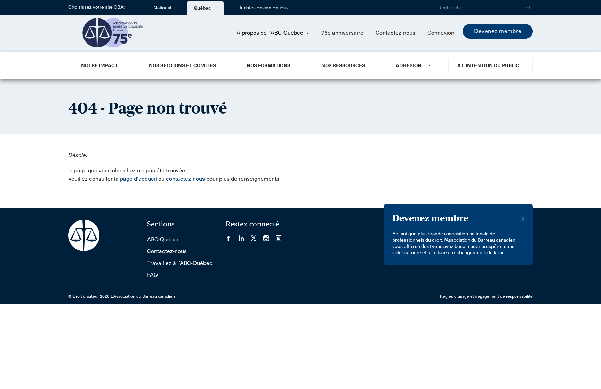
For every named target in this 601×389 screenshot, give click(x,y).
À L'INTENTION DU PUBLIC (488, 65)
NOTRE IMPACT (99, 65)
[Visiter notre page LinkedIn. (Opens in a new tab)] (244, 236)
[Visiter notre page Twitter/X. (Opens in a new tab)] (257, 236)
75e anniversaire (342, 33)
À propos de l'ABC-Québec (271, 33)
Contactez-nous (395, 33)
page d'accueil (138, 179)
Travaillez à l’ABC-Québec (180, 263)
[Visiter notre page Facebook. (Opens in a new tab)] (232, 236)
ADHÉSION (409, 65)
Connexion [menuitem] (440, 33)
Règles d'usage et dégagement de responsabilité (486, 296)
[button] (528, 7)
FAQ (152, 275)
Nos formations (268, 65)
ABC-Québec (163, 239)
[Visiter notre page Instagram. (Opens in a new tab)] (269, 236)
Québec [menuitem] (203, 8)
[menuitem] (106, 65)
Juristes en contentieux (264, 8)
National (162, 8)
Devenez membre (497, 31)
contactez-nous (185, 179)
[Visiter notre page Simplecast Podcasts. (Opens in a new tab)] (278, 236)
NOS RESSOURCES (343, 65)
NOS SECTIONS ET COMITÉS (182, 65)
